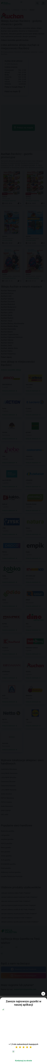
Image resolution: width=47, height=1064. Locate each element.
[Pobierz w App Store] (23, 1054)
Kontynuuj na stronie (23, 1061)
